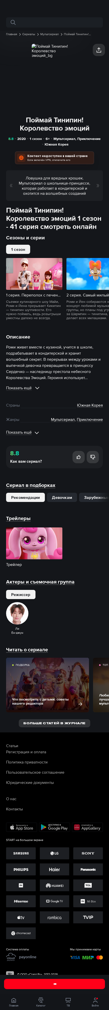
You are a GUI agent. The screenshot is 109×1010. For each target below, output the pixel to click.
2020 (21, 139)
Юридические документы (30, 782)
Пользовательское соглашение (35, 772)
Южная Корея (56, 144)
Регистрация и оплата (26, 751)
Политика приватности (27, 762)
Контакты (14, 809)
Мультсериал (64, 139)
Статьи (12, 745)
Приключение (89, 139)
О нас (11, 798)
